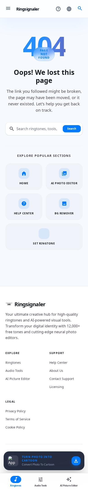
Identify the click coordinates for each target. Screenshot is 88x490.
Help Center (58, 362)
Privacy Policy (15, 411)
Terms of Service (17, 419)
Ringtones (13, 362)
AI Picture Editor (17, 379)
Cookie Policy (15, 427)
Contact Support (61, 379)
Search (71, 129)
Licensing (56, 387)
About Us (56, 370)
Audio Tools (14, 370)
